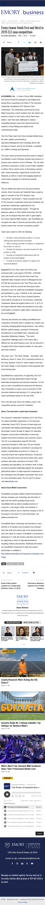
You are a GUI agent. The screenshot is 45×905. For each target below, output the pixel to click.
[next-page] (24, 644)
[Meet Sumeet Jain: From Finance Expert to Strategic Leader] (37, 631)
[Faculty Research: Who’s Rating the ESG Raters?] (22, 662)
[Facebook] (18, 42)
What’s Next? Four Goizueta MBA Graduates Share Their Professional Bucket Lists (21, 767)
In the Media (13, 21)
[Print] (40, 42)
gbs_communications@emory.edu (27, 858)
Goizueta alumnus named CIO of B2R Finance (36, 585)
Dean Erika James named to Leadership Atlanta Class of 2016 (11, 585)
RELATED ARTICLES (13, 622)
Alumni (10, 564)
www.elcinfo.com (11, 481)
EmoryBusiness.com (12, 899)
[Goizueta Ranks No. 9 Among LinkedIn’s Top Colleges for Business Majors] (22, 705)
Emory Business (10, 36)
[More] (33, 572)
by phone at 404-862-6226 (31, 878)
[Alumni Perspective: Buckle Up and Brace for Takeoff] (8, 631)
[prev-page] (21, 644)
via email (4, 881)
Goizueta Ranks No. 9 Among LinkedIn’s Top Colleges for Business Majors (21, 724)
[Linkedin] (29, 42)
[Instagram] (17, 863)
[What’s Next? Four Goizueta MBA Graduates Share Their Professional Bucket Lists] (22, 748)
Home (3, 21)
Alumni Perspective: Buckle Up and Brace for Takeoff (7, 639)
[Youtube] (32, 863)
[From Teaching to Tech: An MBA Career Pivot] (22, 631)
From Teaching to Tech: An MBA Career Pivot (22, 639)
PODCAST (7, 778)
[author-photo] (22, 599)
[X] (24, 42)
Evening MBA (19, 564)
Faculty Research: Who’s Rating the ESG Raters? (19, 681)
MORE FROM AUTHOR (31, 622)
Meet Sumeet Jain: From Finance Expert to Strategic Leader (37, 639)
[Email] (35, 42)
